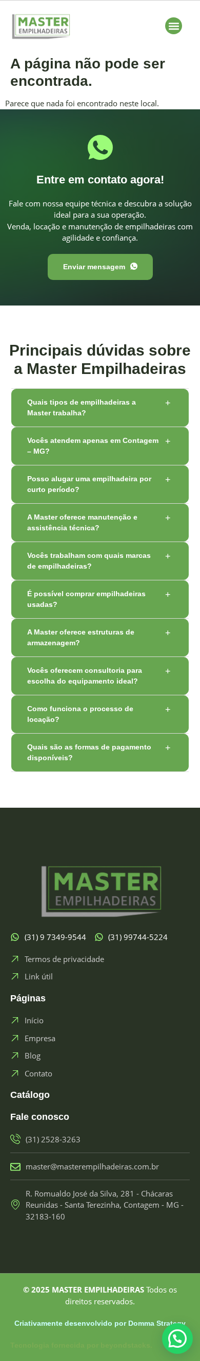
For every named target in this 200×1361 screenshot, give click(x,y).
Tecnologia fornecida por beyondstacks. (81, 1345)
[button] (173, 25)
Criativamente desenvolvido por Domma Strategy (100, 1323)
